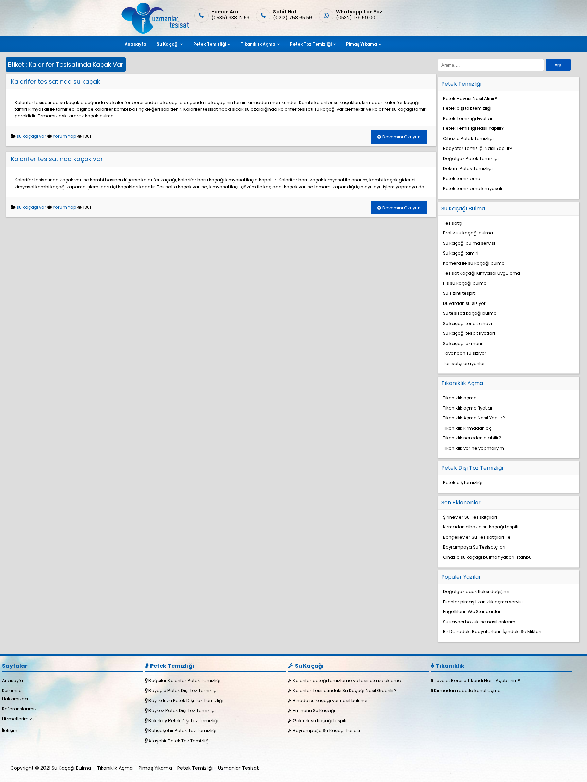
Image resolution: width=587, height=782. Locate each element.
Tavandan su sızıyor (464, 353)
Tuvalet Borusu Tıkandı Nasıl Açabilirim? (477, 680)
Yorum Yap (64, 136)
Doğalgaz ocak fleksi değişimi (476, 591)
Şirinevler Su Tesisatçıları (470, 517)
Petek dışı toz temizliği (467, 108)
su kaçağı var (31, 136)
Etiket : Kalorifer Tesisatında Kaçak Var (65, 64)
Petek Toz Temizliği (311, 44)
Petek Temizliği (209, 44)
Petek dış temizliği (462, 482)
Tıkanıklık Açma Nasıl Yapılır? (474, 418)
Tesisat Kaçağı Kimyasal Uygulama (481, 273)
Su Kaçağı (168, 44)
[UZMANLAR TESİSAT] (154, 32)
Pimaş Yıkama (361, 44)
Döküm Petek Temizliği (468, 168)
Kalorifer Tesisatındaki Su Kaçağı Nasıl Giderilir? (345, 690)
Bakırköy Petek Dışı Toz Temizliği (183, 720)
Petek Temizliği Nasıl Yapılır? (473, 128)
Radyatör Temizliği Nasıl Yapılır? (477, 148)
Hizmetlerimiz (17, 719)
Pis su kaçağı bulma (465, 283)
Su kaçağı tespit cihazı (467, 323)
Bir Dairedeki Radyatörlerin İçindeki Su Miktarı (492, 631)
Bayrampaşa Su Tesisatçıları (474, 547)
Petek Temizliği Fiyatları (468, 118)
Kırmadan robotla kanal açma (467, 690)
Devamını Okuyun (401, 137)
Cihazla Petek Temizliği (468, 138)
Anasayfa (135, 44)
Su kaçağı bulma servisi (469, 243)
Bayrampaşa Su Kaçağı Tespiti (326, 730)
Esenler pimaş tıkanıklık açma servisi (483, 601)
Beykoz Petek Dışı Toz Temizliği (182, 710)
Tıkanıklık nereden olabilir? (472, 438)
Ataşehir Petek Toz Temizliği (179, 740)
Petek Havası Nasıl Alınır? (470, 98)
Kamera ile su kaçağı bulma (474, 263)
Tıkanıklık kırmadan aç (467, 428)
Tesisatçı (452, 223)
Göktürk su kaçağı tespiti (319, 720)
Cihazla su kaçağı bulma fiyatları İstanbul (488, 557)
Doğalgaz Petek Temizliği (471, 158)
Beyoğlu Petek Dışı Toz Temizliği (183, 690)
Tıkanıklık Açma (258, 44)
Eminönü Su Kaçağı (314, 710)
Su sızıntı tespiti (459, 293)
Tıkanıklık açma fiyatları (468, 408)
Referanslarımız (19, 709)
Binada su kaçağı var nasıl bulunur (330, 700)
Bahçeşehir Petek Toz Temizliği (182, 730)
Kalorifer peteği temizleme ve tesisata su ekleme (347, 680)
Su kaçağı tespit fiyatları (469, 333)
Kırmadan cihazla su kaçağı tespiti (480, 527)
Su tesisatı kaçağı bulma (470, 313)
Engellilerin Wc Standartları (472, 611)
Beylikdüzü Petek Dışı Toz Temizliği (185, 700)
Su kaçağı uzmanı (462, 343)
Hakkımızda (15, 699)
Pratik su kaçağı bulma (468, 233)
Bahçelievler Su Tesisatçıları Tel (477, 537)
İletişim (9, 730)
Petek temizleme (461, 178)
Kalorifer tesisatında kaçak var (57, 159)
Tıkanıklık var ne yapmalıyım (473, 448)
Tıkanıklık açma (460, 398)
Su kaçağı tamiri (460, 253)
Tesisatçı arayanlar (464, 363)
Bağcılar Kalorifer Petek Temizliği (184, 680)
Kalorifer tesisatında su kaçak (55, 81)
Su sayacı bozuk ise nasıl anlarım (479, 622)
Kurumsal (12, 690)
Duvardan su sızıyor (464, 303)
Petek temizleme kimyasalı (472, 188)
